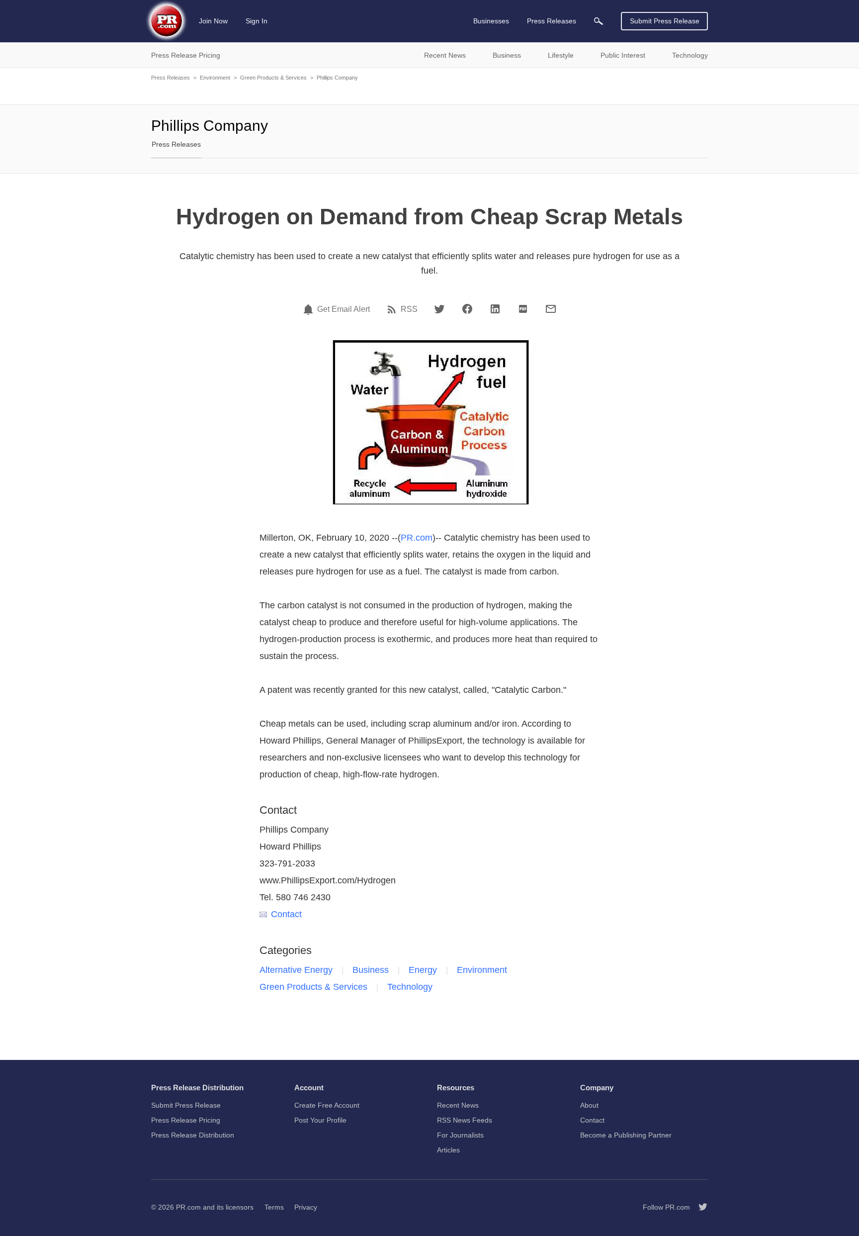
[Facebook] (467, 309)
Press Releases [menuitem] (551, 21)
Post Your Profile (320, 1120)
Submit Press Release (664, 21)
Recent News (458, 1105)
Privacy (305, 1207)
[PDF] (523, 309)
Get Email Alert (343, 309)
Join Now (213, 21)
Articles (448, 1150)
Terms (274, 1207)
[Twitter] (439, 309)
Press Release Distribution (192, 1135)
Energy (423, 970)
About (589, 1105)
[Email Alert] (309, 309)
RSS (409, 309)
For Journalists (460, 1135)
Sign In (256, 21)
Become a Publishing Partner (626, 1135)
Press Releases (170, 78)
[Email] (551, 309)
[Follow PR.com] (699, 1207)
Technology (409, 987)
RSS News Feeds (464, 1120)
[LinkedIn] (495, 309)
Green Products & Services (273, 78)
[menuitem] (598, 21)
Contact (286, 914)
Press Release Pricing (185, 1120)
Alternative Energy (296, 970)
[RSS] (393, 309)
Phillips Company (337, 78)
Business (370, 970)
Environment (215, 78)
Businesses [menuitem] (491, 21)
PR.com (416, 538)
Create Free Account (326, 1105)
